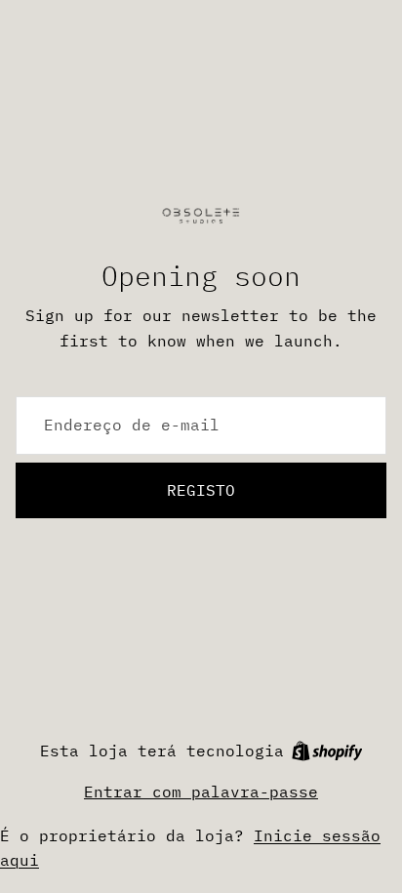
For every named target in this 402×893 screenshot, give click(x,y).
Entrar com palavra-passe (201, 791)
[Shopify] (327, 751)
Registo (201, 490)
